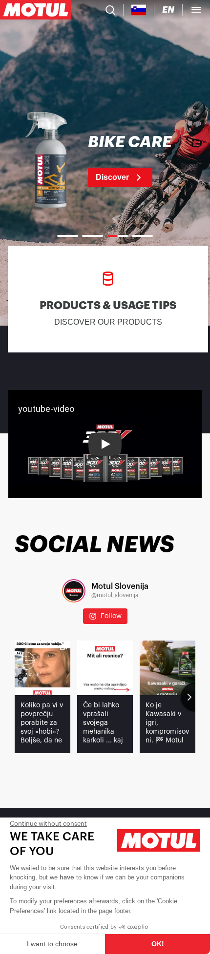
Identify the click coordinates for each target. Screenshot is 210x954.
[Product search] (110, 10)
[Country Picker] (139, 10)
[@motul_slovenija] (74, 591)
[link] (105, 161)
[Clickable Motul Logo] (35, 9)
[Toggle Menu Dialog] (196, 10)
